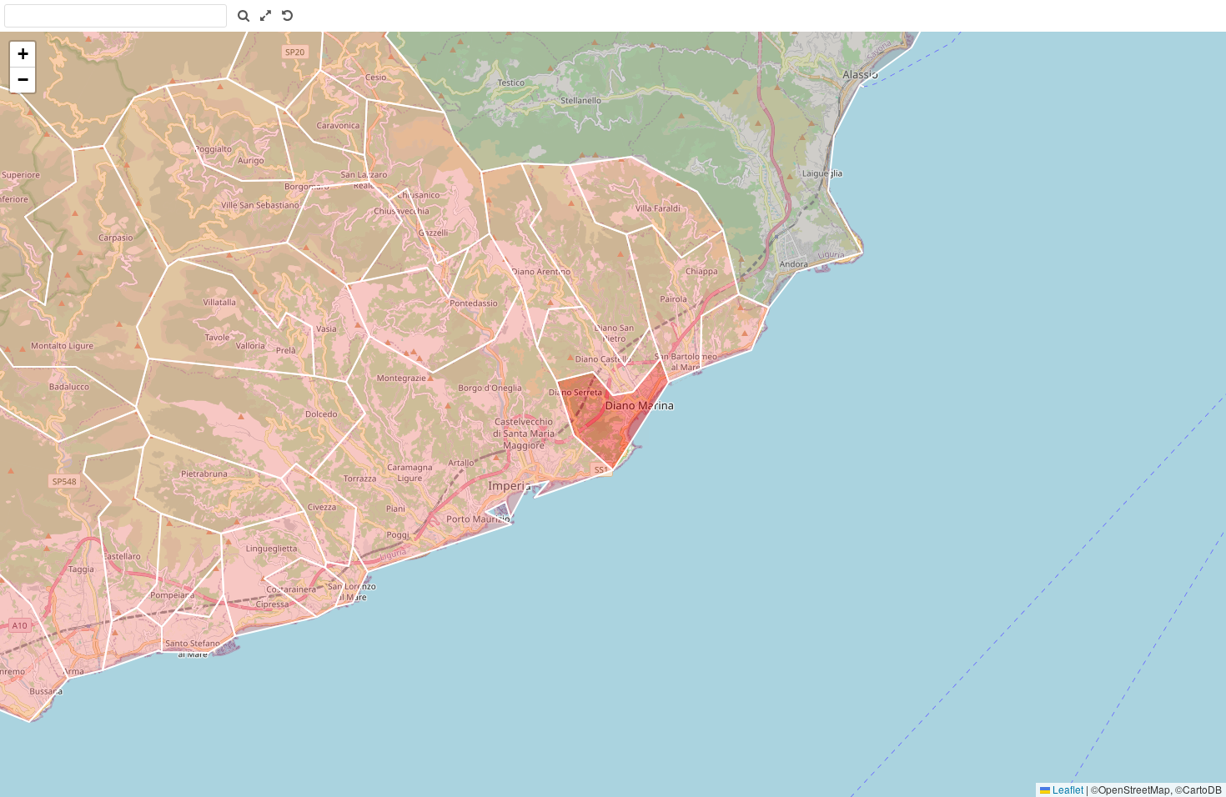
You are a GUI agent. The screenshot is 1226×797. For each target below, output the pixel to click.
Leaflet (1066, 789)
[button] (22, 55)
